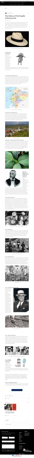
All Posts (5, 8)
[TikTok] (24, 453)
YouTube (20, 447)
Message (3, 443)
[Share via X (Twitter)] (7, 395)
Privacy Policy (27, 433)
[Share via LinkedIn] (9, 395)
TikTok (20, 448)
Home (20, 433)
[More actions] (28, 13)
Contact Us (21, 440)
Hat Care (20, 435)
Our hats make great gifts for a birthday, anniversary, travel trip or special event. (15, 0)
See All (28, 402)
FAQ (19, 439)
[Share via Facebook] (5, 395)
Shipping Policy (27, 434)
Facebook (21, 446)
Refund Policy (27, 435)
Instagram (21, 445)
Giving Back (21, 437)
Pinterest (21, 449)
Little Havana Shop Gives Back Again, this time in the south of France (10, 412)
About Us (20, 436)
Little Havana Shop (4, 431)
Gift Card (20, 441)
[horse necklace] (10, 407)
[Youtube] (23, 453)
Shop (20, 434)
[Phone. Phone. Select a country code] (10, 437)
